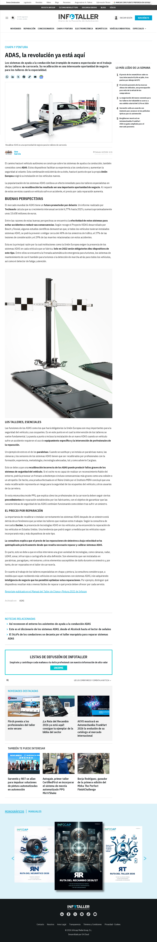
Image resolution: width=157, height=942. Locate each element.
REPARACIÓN (29, 28)
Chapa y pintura (16, 47)
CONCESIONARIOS (46, 28)
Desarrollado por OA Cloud (78, 934)
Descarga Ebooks (89, 7)
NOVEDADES (15, 28)
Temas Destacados (13, 2)
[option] (79, 856)
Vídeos (48, 2)
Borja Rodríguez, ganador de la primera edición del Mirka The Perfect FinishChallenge (92, 784)
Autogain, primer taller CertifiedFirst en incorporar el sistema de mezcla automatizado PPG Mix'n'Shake (58, 786)
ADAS (21, 600)
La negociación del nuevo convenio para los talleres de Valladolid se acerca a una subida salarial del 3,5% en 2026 (134, 101)
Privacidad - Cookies (112, 924)
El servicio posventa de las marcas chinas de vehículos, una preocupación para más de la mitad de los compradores (133, 89)
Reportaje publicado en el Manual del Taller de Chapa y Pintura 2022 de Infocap (46, 591)
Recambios (67, 2)
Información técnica (103, 2)
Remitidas (39, 2)
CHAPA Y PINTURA (65, 28)
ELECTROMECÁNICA (84, 28)
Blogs (57, 2)
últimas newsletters (68, 7)
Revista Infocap (48, 7)
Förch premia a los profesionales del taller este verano (21, 725)
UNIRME (58, 668)
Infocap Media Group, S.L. (82, 930)
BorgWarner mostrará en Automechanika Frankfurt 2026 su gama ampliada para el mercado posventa (130, 122)
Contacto (40, 924)
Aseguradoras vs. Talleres (83, 2)
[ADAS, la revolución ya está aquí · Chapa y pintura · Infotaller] (78, 18)
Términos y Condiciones (92, 924)
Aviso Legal (61, 924)
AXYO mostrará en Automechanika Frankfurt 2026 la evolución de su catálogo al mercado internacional (92, 728)
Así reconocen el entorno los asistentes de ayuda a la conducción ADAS (50, 624)
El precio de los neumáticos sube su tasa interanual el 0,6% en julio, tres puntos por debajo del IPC (133, 77)
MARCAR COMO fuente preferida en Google (133, 2)
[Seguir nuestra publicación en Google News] (41, 77)
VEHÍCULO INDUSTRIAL (120, 28)
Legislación (27, 2)
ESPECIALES (140, 28)
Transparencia (74, 924)
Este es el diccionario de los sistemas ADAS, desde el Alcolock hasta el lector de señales (60, 629)
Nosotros (50, 924)
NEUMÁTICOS (101, 28)
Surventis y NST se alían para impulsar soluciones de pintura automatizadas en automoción (23, 784)
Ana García (17, 153)
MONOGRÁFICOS (14, 811)
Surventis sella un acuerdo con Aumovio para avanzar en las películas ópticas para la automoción (133, 111)
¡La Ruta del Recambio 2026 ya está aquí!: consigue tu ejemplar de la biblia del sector (58, 727)
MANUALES (34, 811)
